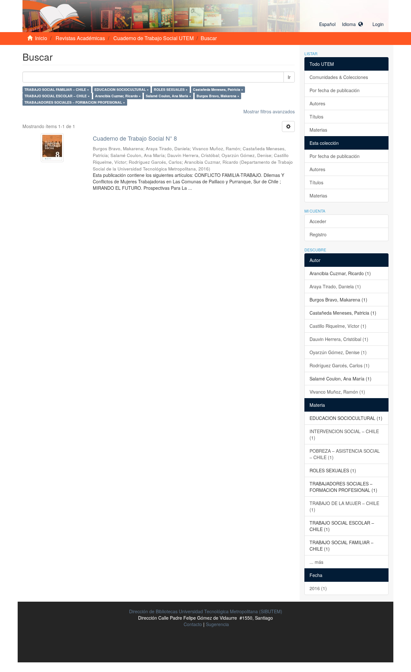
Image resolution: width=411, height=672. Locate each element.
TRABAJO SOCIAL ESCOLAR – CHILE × (57, 95)
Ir (289, 77)
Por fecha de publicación (335, 90)
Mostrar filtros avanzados (269, 111)
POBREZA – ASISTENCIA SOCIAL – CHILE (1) (345, 454)
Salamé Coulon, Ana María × (168, 95)
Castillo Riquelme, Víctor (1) (338, 326)
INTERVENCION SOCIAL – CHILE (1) (344, 434)
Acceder (318, 221)
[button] (341, 24)
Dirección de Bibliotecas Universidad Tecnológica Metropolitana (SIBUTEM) (205, 611)
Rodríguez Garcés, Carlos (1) (340, 365)
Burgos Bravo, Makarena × (218, 95)
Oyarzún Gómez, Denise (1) (338, 352)
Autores (317, 103)
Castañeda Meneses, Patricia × (218, 89)
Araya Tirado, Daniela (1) (335, 286)
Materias (318, 130)
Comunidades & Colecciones (339, 77)
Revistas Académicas (80, 38)
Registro (318, 234)
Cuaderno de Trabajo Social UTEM (153, 38)
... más (316, 562)
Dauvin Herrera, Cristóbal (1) (339, 339)
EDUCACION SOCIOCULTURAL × (121, 89)
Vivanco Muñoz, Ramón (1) (337, 391)
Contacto (193, 624)
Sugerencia (217, 624)
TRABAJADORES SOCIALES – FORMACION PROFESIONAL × (74, 102)
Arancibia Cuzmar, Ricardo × (118, 95)
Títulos (316, 116)
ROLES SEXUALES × (171, 89)
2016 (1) (318, 588)
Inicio (41, 38)
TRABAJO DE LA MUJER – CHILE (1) (344, 506)
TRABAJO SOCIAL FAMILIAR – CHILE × (56, 89)
